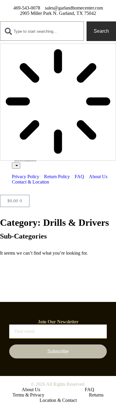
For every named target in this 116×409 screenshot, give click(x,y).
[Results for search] (58, 102)
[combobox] (42, 31)
